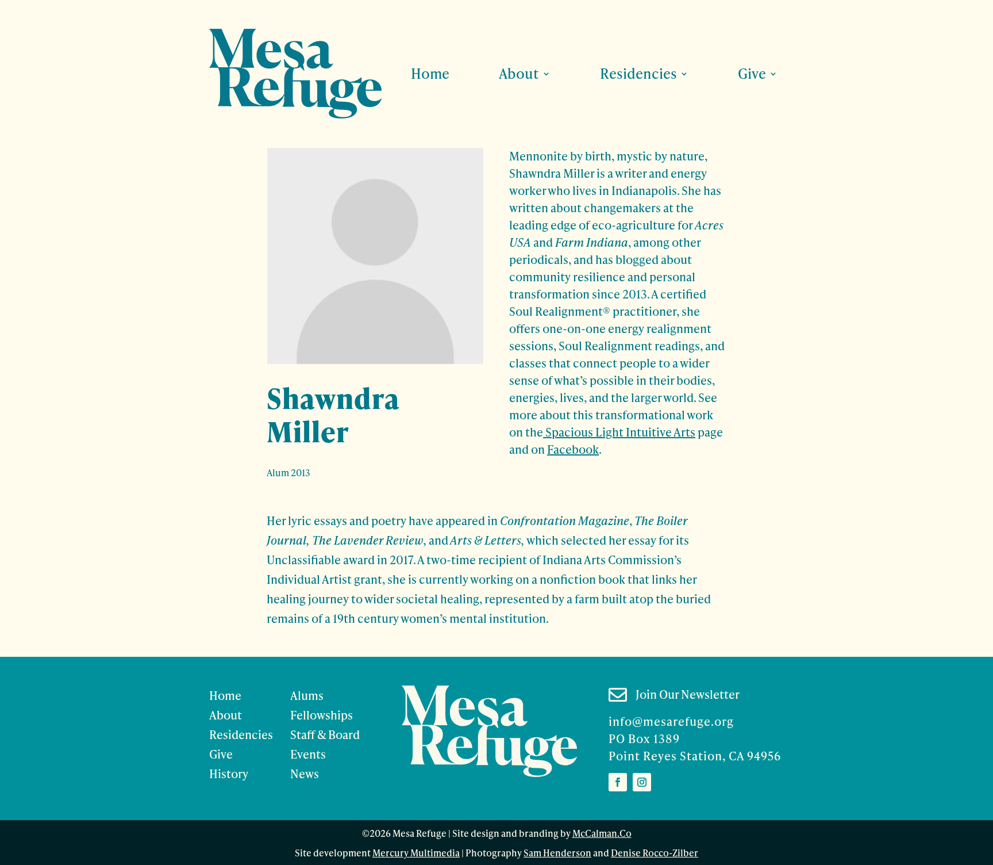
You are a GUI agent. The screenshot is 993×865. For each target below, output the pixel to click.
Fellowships (321, 715)
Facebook (573, 449)
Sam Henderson (557, 852)
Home (430, 73)
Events (308, 754)
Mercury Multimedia (416, 852)
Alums (307, 695)
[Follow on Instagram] (642, 782)
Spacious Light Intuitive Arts (619, 432)
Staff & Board (325, 734)
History (228, 774)
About (225, 715)
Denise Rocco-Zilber (654, 852)
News (304, 774)
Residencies (241, 734)
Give (221, 754)
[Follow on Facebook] (618, 782)
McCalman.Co (602, 832)
